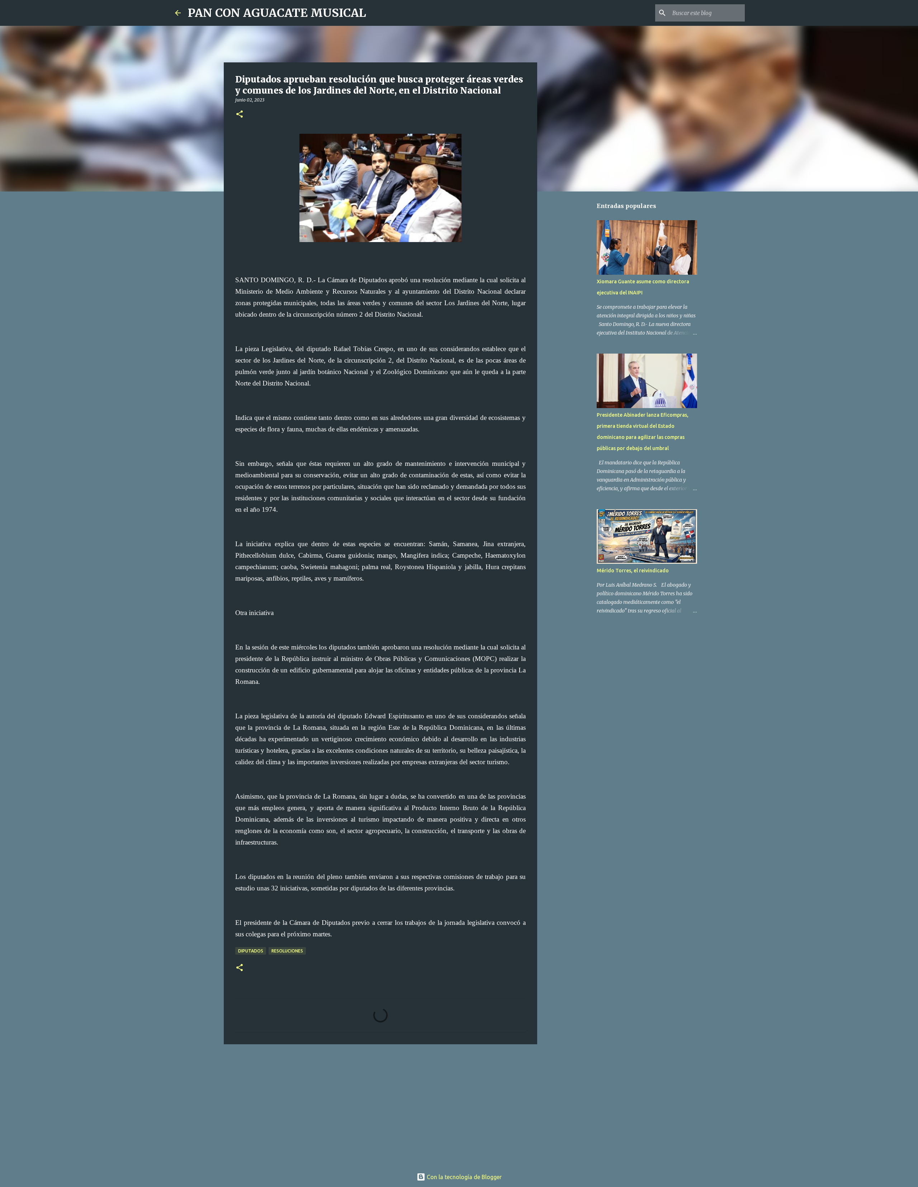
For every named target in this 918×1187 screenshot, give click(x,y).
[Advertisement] (380, 1105)
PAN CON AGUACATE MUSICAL (277, 13)
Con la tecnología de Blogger (463, 1177)
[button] (239, 114)
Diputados (250, 951)
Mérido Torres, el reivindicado (633, 570)
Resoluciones (287, 951)
